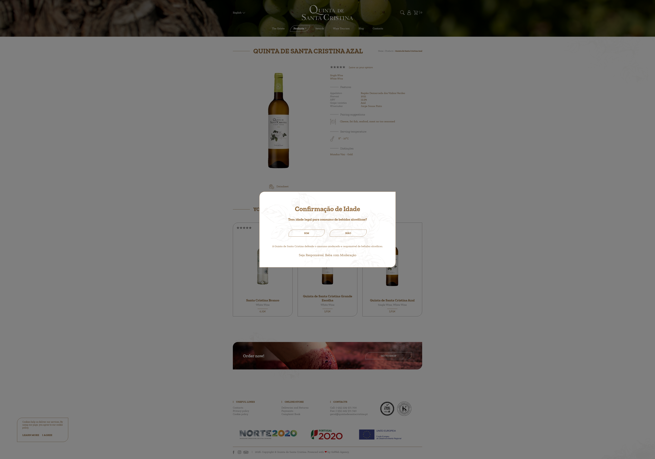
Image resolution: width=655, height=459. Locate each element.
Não (348, 233)
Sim (306, 233)
